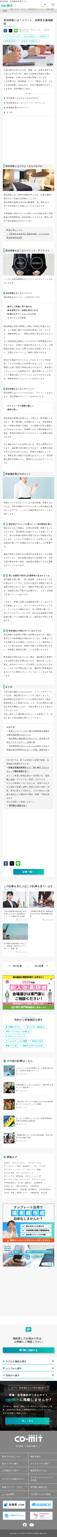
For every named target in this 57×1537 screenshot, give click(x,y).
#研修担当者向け (11, 1189)
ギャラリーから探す (40, 1463)
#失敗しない (9, 1186)
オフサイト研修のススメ (13, 1479)
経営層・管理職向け (30, 41)
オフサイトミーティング (15, 1036)
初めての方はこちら (11, 1456)
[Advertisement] (28, 140)
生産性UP (43, 36)
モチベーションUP (12, 36)
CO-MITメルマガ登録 (41, 1494)
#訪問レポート (22, 1193)
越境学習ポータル (39, 1470)
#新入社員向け (22, 1186)
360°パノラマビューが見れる (18, 1032)
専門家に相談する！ (18, 805)
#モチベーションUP (33, 1176)
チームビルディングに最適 (16, 1041)
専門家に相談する (28, 1350)
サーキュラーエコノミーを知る (42, 1478)
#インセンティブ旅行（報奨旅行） (18, 1166)
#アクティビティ (19, 1163)
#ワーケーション (39, 1179)
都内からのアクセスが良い (34, 1046)
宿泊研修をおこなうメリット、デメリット (25, 103)
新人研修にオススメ (14, 1027)
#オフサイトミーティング (14, 1169)
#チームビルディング (25, 1173)
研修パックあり (12, 1046)
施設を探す (36, 1456)
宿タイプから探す (10, 1463)
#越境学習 (34, 1193)
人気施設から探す (10, 1470)
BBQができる (37, 1041)
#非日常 (44, 1193)
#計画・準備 (9, 1193)
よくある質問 (8, 1494)
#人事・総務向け (25, 1183)
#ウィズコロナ (40, 1166)
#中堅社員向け (10, 1183)
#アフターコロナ (35, 1163)
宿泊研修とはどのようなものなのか (22, 98)
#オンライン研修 (34, 1169)
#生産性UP (35, 1186)
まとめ (9, 112)
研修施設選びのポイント (17, 107)
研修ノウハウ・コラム (12, 1487)
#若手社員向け (45, 1189)
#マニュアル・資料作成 (13, 1176)
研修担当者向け (11, 41)
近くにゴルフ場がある (36, 1027)
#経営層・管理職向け (28, 1189)
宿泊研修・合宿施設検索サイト (28, 1446)
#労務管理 (38, 1183)
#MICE (7, 1163)
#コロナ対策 (9, 1173)
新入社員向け (29, 36)
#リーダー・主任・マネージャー (17, 1179)
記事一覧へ (28, 871)
